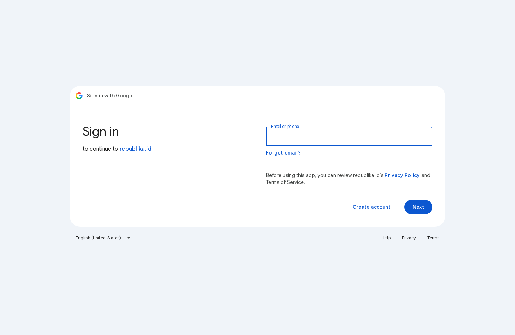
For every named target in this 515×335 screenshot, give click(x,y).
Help (386, 237)
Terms (433, 237)
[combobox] (103, 238)
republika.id (135, 148)
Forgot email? (283, 153)
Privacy (409, 237)
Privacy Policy (402, 175)
